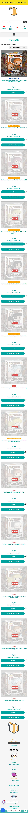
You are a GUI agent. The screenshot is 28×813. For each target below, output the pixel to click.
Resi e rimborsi (14, 792)
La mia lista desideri (14, 806)
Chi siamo (14, 762)
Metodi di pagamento (14, 785)
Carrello (24, 28)
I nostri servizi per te (14, 764)
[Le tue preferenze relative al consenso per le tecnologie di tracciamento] (25, 810)
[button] (14, 34)
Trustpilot (14, 745)
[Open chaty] (3, 802)
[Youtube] (11, 750)
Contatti (14, 767)
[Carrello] (24, 26)
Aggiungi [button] (12, 92)
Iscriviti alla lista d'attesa (13, 145)
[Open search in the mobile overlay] (14, 22)
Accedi (14, 803)
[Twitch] (17, 750)
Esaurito (13, 139)
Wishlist (4, 28)
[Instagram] (14, 750)
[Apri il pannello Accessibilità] (3, 810)
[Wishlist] (4, 26)
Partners (14, 769)
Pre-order (14, 787)
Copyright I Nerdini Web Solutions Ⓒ (14, 811)
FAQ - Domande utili (14, 780)
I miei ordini (14, 808)
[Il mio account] (10, 26)
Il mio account (11, 29)
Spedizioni (14, 783)
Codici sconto (14, 790)
